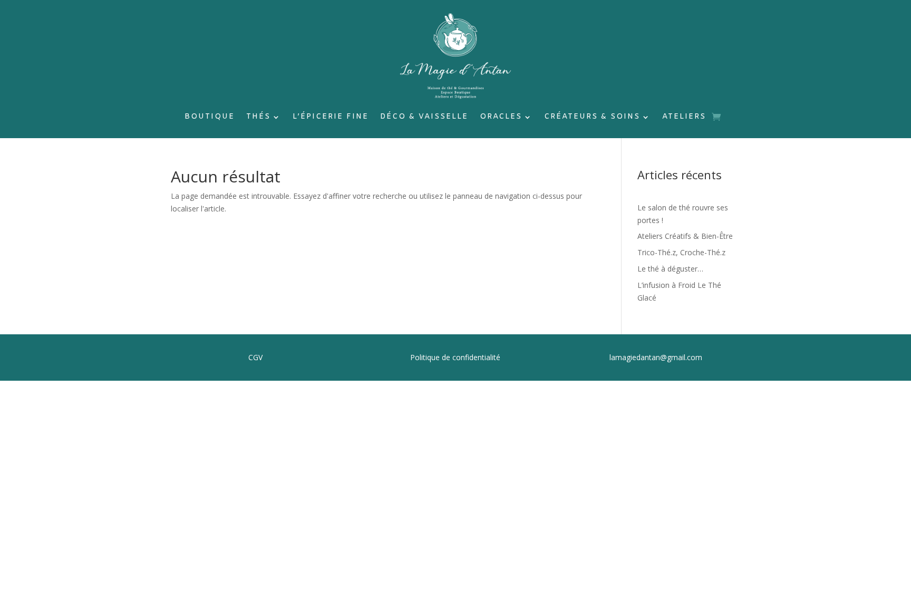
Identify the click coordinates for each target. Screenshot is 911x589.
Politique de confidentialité (455, 357)
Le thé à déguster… (670, 269)
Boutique (210, 117)
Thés (258, 117)
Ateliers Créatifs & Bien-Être (685, 236)
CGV (255, 357)
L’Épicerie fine (331, 117)
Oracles (501, 117)
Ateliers (684, 117)
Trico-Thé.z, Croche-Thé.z (681, 252)
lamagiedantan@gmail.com (655, 357)
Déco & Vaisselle (424, 117)
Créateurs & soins (592, 117)
